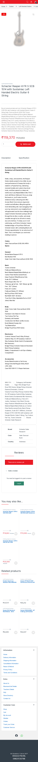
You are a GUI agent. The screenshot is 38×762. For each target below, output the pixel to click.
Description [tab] (6, 144)
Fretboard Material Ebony (13, 385)
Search (27, 2)
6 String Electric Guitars (9, 428)
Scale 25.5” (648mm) (18, 397)
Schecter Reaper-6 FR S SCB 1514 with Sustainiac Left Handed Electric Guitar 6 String (19, 399)
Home (3, 6)
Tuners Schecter (16, 404)
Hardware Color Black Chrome (19, 387)
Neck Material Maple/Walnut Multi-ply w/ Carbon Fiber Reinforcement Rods (18, 392)
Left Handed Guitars (25, 6)
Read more (16, 521)
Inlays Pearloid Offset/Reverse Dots (16, 390)
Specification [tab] (25, 144)
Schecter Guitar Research (13, 406)
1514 (20, 371)
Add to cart (27, 130)
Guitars (11, 6)
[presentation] (36, 569)
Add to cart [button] (16, 452)
